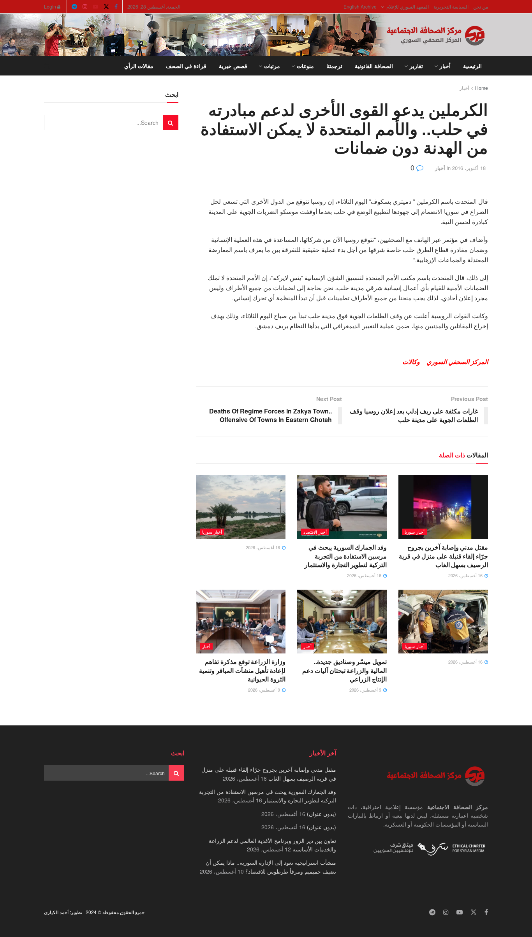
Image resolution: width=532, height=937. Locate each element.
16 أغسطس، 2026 (466, 575)
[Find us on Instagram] (85, 6)
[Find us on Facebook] (116, 6)
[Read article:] (240, 507)
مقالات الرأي (138, 66)
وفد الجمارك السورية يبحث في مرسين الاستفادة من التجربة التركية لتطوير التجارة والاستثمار (346, 556)
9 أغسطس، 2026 (365, 690)
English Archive (360, 6)
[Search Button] (47, 65)
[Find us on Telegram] (74, 6)
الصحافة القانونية (374, 66)
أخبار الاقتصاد (315, 532)
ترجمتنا (334, 66)
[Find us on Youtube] (95, 6)
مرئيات (272, 66)
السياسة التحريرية (451, 6)
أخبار (445, 66)
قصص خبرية (233, 66)
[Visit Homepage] (437, 35)
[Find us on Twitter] (106, 6)
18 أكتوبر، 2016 (469, 168)
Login (50, 6)
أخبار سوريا (415, 532)
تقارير (416, 66)
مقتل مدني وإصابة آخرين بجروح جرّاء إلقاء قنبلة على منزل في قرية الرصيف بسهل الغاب (443, 556)
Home (481, 87)
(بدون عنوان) (321, 814)
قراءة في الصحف (186, 66)
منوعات (305, 66)
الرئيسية (472, 66)
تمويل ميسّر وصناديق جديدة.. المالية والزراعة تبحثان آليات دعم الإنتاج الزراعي (344, 670)
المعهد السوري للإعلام (407, 6)
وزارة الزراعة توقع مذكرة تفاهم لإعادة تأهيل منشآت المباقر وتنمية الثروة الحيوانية (242, 670)
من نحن (480, 6)
